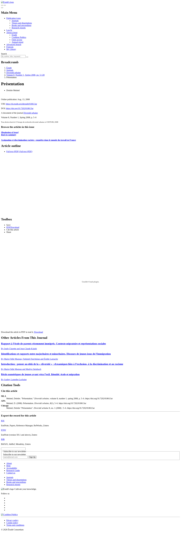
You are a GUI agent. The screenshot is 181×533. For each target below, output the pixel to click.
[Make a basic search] (2, 5)
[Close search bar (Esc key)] (5, 5)
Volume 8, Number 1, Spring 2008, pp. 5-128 (25, 75)
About (14, 32)
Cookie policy (12, 523)
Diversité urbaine (13, 72)
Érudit (14, 35)
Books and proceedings (21, 25)
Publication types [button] (13, 18)
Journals (15, 20)
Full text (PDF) (12, 151)
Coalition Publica (19, 37)
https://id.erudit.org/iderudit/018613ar (21, 104)
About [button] (9, 32)
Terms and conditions (15, 525)
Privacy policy (12, 520)
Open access (17, 40)
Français (9, 47)
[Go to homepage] (7, 2)
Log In (9, 30)
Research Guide (13, 470)
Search (4, 54)
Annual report (17, 42)
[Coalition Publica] (9, 514)
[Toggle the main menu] (2, 7)
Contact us (10, 473)
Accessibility (11, 468)
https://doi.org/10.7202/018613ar (19, 108)
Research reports (19, 28)
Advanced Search (13, 44)
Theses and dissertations (22, 23)
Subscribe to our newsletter (14, 454)
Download (38, 332)
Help (8, 466)
